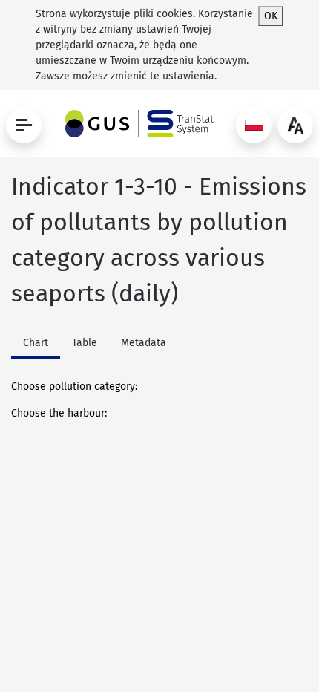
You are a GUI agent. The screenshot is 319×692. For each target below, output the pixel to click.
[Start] (136, 123)
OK (270, 16)
